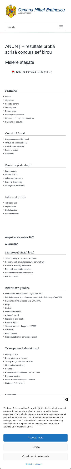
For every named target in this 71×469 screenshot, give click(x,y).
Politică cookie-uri (34, 464)
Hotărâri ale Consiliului (14, 146)
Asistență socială (12, 315)
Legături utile (10, 206)
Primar (8, 97)
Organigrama (10, 107)
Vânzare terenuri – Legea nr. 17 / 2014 (21, 326)
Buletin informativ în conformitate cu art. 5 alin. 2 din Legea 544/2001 (33, 297)
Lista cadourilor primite (14, 365)
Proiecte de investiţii (13, 182)
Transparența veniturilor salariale (19, 362)
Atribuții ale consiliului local (16, 143)
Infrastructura (11, 171)
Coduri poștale (11, 210)
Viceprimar (9, 100)
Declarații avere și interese (16, 358)
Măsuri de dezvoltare (14, 178)
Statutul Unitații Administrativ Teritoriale (21, 258)
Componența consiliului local (17, 139)
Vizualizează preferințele (35, 456)
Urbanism (9, 330)
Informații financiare (13, 312)
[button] (66, 399)
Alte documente (11, 276)
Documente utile (12, 214)
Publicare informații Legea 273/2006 (20, 380)
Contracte (9, 369)
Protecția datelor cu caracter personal (21, 337)
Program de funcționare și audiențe (19, 118)
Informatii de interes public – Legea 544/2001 (23, 294)
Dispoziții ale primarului (14, 115)
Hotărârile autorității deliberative (18, 265)
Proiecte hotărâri (12, 150)
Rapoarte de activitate (14, 122)
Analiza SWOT (11, 175)
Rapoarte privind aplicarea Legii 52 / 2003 (22, 372)
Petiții (7, 304)
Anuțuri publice (11, 333)
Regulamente (10, 111)
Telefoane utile (11, 203)
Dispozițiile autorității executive (18, 269)
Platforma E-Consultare (15, 383)
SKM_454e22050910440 (29, 72)
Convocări (9, 154)
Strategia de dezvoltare (14, 185)
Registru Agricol (11, 322)
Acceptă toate (35, 437)
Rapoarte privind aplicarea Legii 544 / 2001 (23, 301)
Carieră (8, 308)
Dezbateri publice (12, 376)
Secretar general (12, 104)
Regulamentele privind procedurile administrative (25, 262)
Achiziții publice (11, 354)
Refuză (36, 446)
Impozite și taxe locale (14, 319)
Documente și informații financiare (19, 273)
